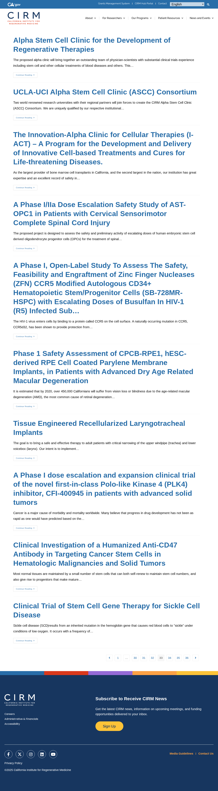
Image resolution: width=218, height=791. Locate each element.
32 (152, 657)
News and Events (200, 18)
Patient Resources (169, 18)
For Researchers (112, 18)
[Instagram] (31, 754)
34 (169, 657)
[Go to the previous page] (109, 658)
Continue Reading (26, 74)
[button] (208, 4)
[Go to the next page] (195, 658)
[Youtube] (53, 754)
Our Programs (140, 18)
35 (178, 657)
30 (135, 657)
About (89, 18)
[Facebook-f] (8, 754)
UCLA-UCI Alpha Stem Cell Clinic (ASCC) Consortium (105, 92)
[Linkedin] (42, 754)
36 (186, 657)
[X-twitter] (20, 754)
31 (143, 657)
